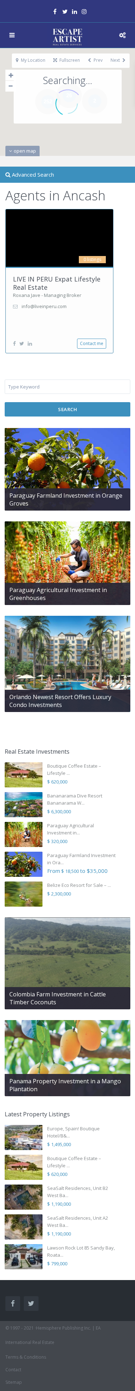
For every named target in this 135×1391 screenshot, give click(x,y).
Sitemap (13, 1382)
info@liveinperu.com (44, 306)
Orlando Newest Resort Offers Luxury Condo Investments (60, 701)
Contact (13, 1370)
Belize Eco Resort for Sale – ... (79, 885)
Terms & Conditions (25, 1357)
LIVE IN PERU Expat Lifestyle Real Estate (56, 283)
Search (67, 409)
